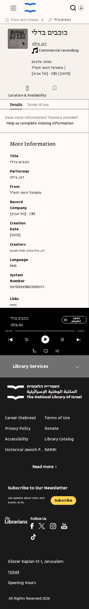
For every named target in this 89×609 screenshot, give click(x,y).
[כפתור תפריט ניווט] (13, 8)
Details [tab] (16, 105)
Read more (42, 467)
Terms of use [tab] (38, 105)
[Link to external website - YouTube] (64, 526)
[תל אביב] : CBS (44, 73)
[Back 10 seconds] (27, 340)
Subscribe (63, 500)
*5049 (13, 572)
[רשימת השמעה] (65, 322)
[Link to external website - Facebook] (32, 526)
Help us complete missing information (39, 123)
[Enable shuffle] (57, 351)
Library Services (30, 366)
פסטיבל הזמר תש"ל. (48, 67)
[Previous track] (10, 340)
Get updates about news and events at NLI (26, 500)
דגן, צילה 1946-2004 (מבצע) (27, 251)
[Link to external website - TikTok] (33, 537)
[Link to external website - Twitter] (42, 526)
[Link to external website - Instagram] (53, 526)
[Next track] (78, 340)
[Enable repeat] (46, 351)
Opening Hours (22, 583)
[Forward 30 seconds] (62, 340)
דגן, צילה (39, 43)
